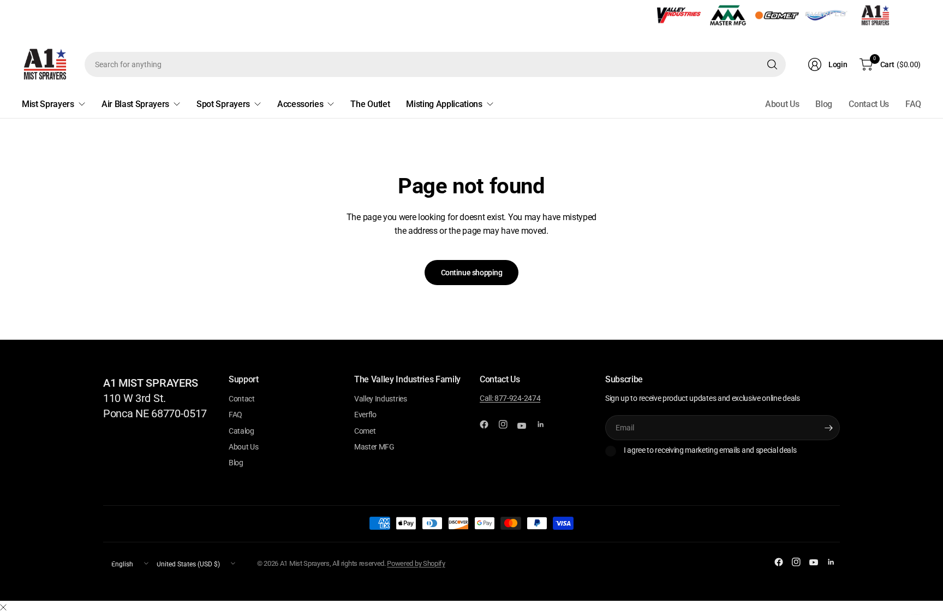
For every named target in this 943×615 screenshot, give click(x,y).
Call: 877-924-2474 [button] (510, 398)
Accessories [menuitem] (300, 104)
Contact (242, 398)
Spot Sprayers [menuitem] (223, 104)
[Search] (772, 64)
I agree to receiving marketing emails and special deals (710, 450)
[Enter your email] (829, 427)
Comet (364, 431)
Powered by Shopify (416, 563)
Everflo (365, 414)
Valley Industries (380, 398)
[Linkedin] (545, 424)
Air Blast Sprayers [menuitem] (135, 104)
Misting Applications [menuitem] (444, 104)
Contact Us (869, 104)
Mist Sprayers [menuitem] (48, 104)
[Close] (3, 608)
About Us (782, 104)
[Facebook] (488, 424)
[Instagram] (507, 424)
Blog (823, 104)
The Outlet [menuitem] (370, 104)
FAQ (913, 104)
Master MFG (374, 446)
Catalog (241, 431)
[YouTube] (526, 426)
